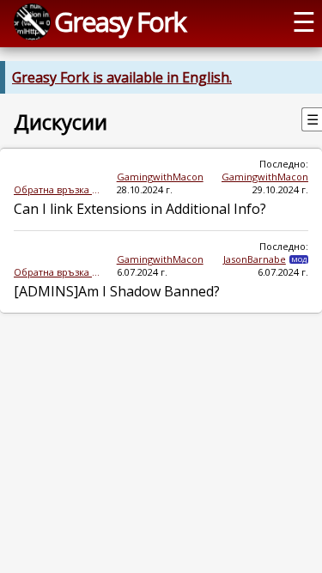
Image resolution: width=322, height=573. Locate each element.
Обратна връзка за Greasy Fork (58, 189)
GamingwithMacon (160, 176)
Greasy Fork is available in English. (122, 77)
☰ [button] (304, 21)
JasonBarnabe (254, 259)
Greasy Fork (119, 21)
